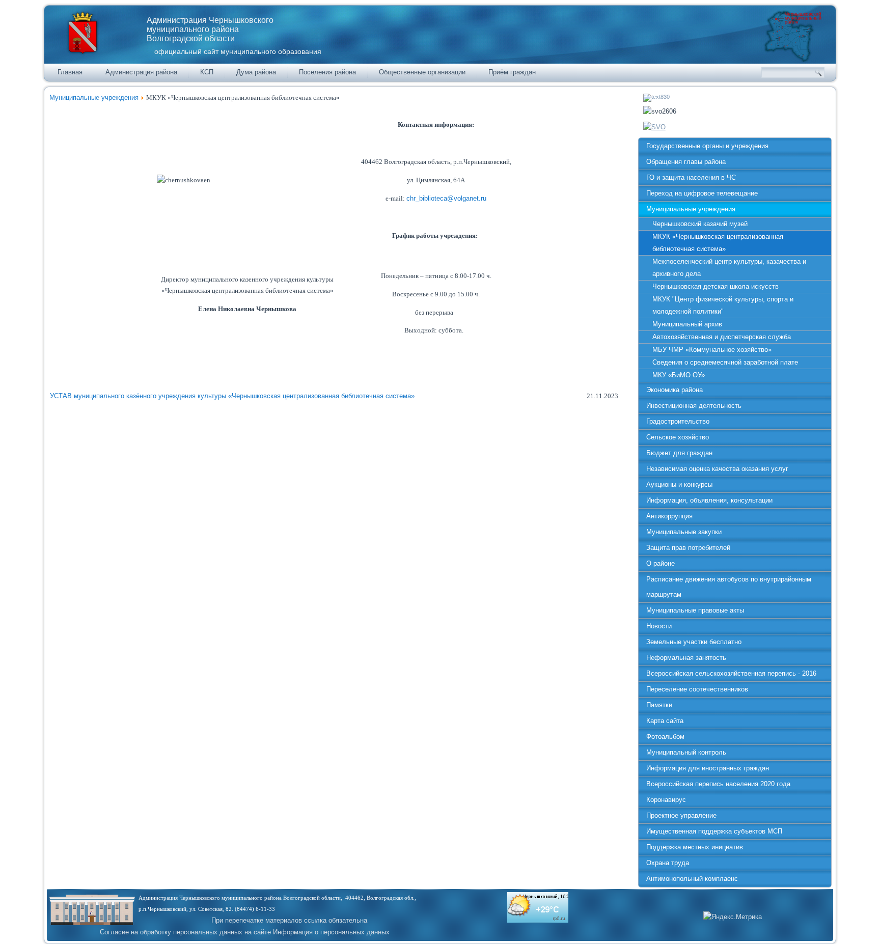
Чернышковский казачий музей (700, 224)
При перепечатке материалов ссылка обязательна (289, 920)
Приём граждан (512, 72)
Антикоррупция (669, 516)
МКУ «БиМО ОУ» (678, 375)
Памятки (659, 705)
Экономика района (674, 390)
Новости (659, 626)
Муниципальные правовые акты (695, 610)
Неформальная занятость (686, 657)
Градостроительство (677, 421)
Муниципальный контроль (686, 752)
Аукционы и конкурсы (679, 484)
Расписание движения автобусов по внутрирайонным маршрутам (728, 586)
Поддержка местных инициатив (694, 847)
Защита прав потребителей (688, 547)
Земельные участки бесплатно (693, 642)
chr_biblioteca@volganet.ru (446, 198)
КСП (206, 72)
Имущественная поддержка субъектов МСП (714, 831)
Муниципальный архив (687, 324)
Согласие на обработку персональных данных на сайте (185, 932)
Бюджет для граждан (679, 453)
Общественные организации (422, 72)
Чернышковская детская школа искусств (715, 286)
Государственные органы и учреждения (707, 146)
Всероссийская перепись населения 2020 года (718, 784)
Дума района (256, 72)
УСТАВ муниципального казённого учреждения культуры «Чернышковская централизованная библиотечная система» (232, 396)
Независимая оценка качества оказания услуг (717, 469)
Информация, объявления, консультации (709, 500)
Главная (70, 72)
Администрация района (141, 72)
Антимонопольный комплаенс (692, 878)
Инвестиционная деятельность (693, 405)
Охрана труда (667, 863)
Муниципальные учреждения (94, 97)
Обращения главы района (686, 161)
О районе (660, 563)
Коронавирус (666, 799)
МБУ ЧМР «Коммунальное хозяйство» (712, 349)
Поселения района (327, 72)
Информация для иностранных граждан (707, 768)
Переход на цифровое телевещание (702, 193)
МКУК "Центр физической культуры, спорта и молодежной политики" (722, 305)
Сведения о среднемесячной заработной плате (725, 362)
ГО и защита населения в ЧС (691, 177)
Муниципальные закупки (684, 532)
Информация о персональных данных (331, 932)
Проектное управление (681, 815)
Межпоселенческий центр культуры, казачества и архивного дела (729, 267)
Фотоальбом (665, 736)
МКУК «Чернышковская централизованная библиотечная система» (717, 243)
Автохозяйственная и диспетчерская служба (721, 337)
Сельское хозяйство (677, 437)
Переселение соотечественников (697, 689)
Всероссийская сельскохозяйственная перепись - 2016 (731, 673)
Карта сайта (664, 721)
